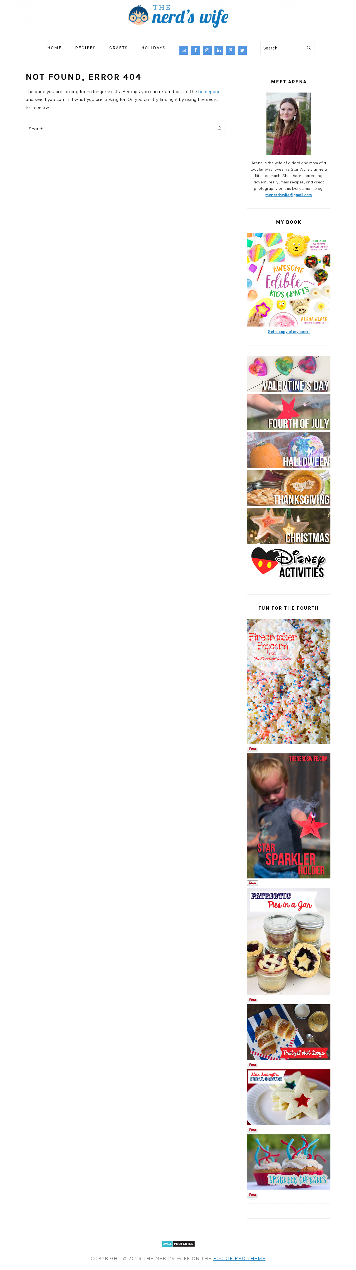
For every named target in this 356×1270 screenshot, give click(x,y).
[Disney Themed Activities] (288, 581)
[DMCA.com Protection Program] (178, 1250)
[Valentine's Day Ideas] (288, 390)
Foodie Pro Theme (239, 1258)
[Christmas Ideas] (288, 543)
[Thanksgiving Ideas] (288, 504)
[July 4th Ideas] (288, 428)
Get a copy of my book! (289, 331)
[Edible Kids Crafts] (288, 325)
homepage (209, 91)
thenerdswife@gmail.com (289, 195)
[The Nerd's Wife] (178, 33)
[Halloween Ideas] (288, 466)
